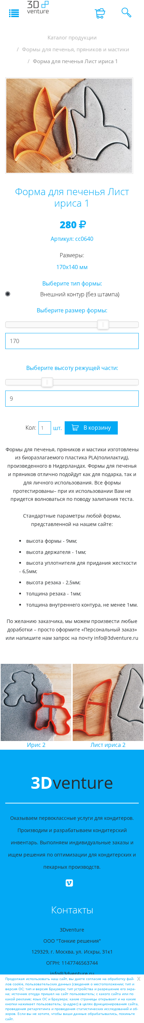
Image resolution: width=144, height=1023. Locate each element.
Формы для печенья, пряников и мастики (75, 49)
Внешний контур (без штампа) (79, 294)
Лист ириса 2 (78, 745)
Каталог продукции (72, 37)
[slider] (103, 324)
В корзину (96, 427)
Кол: (31, 427)
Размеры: (72, 255)
